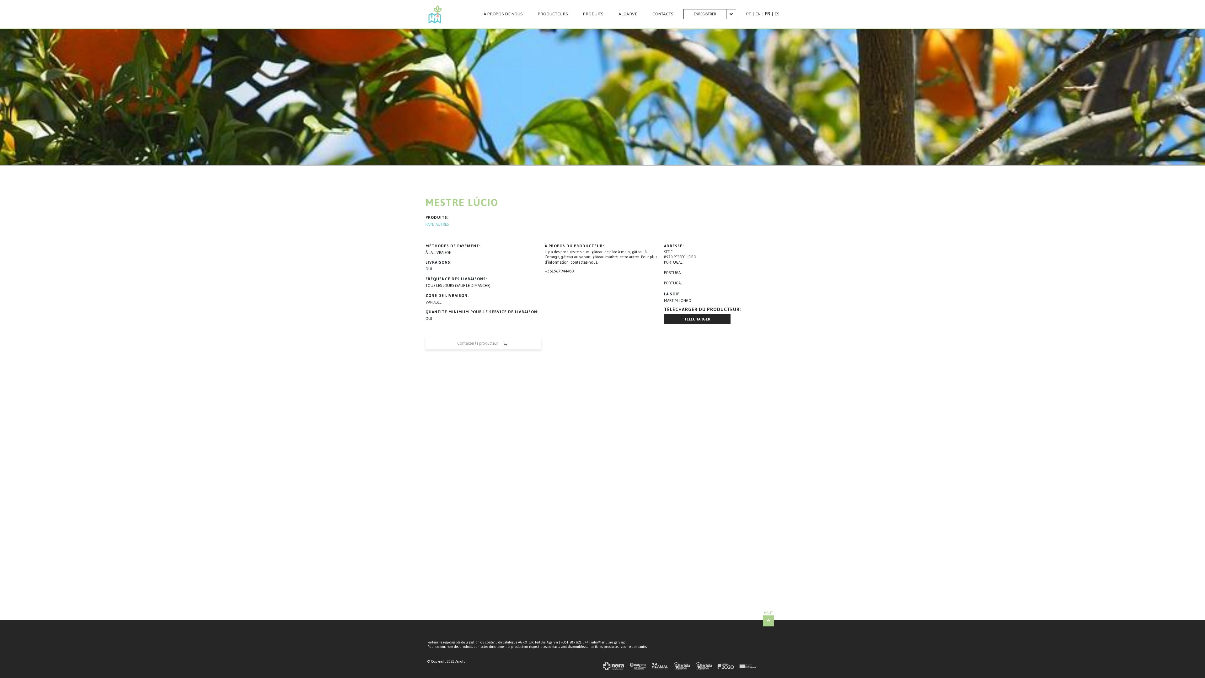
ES (776, 14)
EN (758, 14)
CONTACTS (662, 14)
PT (748, 14)
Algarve (628, 14)
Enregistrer (705, 14)
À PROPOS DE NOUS (503, 14)
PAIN (429, 224)
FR (767, 14)
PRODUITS (593, 14)
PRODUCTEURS (553, 14)
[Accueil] (435, 14)
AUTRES (442, 224)
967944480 (564, 271)
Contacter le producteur (477, 343)
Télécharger (697, 319)
